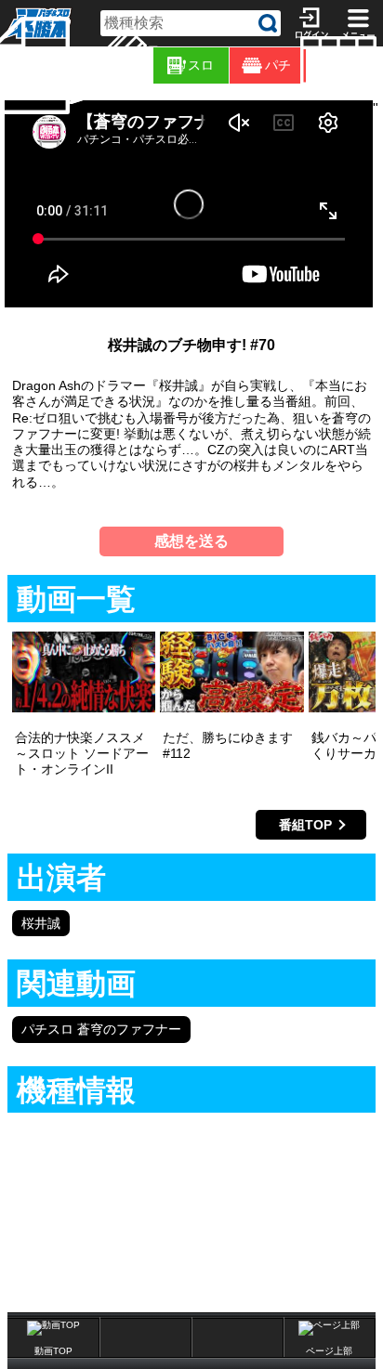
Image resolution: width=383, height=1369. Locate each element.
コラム (149, 65)
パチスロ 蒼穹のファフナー (101, 1029)
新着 (73, 65)
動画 (379, 65)
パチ (278, 65)
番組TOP (305, 824)
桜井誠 (40, 923)
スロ (201, 65)
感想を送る (191, 541)
